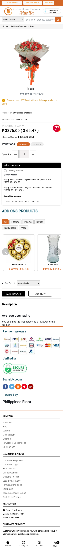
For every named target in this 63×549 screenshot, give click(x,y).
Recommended (12, 3)
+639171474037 (16, 513)
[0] (55, 542)
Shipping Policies (11, 476)
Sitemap (7, 438)
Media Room (9, 434)
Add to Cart (13, 293)
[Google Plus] (30, 386)
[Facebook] (5, 386)
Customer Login (10, 464)
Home (5, 26)
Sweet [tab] (40, 221)
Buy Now (40, 293)
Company (8, 415)
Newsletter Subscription (14, 442)
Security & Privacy (12, 480)
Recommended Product (14, 492)
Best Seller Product (32, 3)
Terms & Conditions (12, 484)
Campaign (8, 488)
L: (9, 201)
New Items (49, 3)
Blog (5, 426)
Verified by (9, 358)
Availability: (17, 112)
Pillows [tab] (28, 221)
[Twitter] (12, 386)
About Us (7, 422)
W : (21, 201)
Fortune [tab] (15, 221)
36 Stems (23, 144)
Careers (6, 430)
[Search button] (58, 19)
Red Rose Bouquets (19, 26)
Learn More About (13, 453)
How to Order (9, 468)
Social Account (12, 379)
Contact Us (9, 504)
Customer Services (14, 524)
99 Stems (37, 144)
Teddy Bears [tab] (10, 227)
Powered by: (11, 395)
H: (33, 201)
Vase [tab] (23, 227)
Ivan (32, 26)
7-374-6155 (14, 517)
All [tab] (5, 221)
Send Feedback (14, 510)
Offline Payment (10, 472)
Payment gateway (14, 331)
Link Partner (9, 446)
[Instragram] (18, 386)
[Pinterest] (24, 386)
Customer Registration (14, 460)
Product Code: (14, 119)
